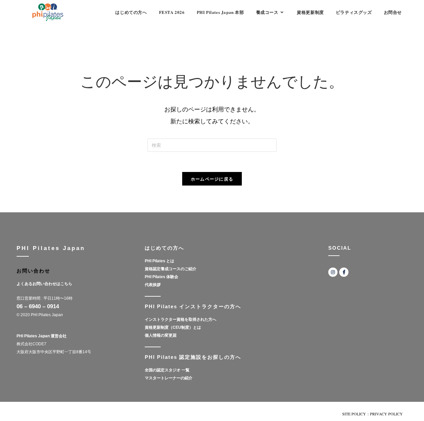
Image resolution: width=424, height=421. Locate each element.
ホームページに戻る (212, 179)
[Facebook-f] (343, 272)
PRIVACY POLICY (386, 413)
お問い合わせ (33, 271)
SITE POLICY (354, 413)
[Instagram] (333, 272)
